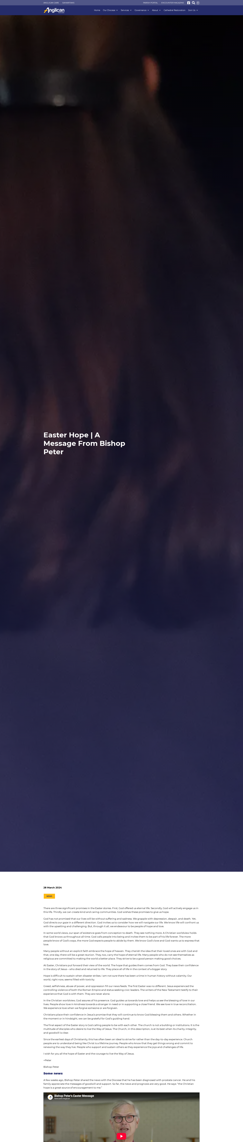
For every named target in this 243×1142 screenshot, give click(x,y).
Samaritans (68, 3)
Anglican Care (51, 3)
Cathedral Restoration (174, 10)
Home (97, 10)
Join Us (191, 10)
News (49, 896)
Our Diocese (109, 10)
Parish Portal (150, 3)
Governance (140, 10)
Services (125, 10)
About (155, 10)
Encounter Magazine (172, 3)
